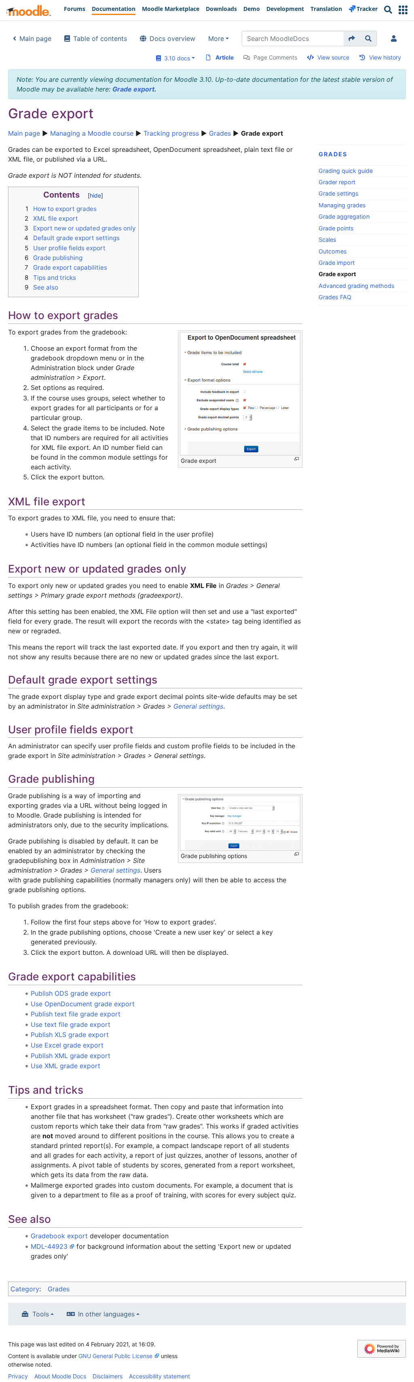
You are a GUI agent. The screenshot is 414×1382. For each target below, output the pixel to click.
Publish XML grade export (70, 1056)
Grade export (133, 89)
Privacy (18, 1376)
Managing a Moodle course (91, 133)
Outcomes (333, 251)
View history (385, 57)
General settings (198, 706)
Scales (327, 239)
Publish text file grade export (75, 1014)
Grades (220, 133)
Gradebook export (59, 1236)
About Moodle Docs (60, 1376)
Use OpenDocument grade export (83, 1004)
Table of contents (100, 38)
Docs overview (172, 38)
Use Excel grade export (67, 1045)
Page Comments (275, 57)
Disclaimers (108, 1376)
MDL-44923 (49, 1246)
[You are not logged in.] (395, 38)
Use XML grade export (65, 1066)
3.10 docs (175, 58)
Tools (40, 1314)
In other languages (106, 1314)
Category (25, 1289)
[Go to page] (352, 38)
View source (333, 57)
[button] (403, 10)
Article (224, 57)
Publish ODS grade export (71, 993)
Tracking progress (171, 133)
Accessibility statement (159, 1376)
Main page (35, 38)
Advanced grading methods (357, 285)
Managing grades (342, 205)
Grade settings (339, 193)
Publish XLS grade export (70, 1035)
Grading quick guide (346, 170)
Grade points (336, 228)
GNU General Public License (115, 1355)
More (216, 38)
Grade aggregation (344, 216)
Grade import (337, 262)
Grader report (337, 182)
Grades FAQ (335, 297)
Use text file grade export (70, 1024)
